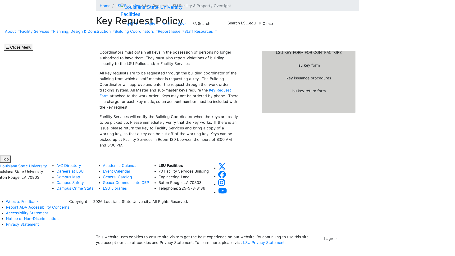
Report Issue (170, 31)
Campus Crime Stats (74, 188)
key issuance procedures (309, 78)
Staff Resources (199, 31)
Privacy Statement (22, 224)
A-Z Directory (68, 165)
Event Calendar (116, 171)
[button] (222, 167)
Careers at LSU (70, 171)
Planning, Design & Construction (82, 31)
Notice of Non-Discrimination (32, 218)
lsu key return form (309, 90)
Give (182, 23)
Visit (167, 23)
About (10, 31)
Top (5, 159)
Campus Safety (70, 182)
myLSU (130, 23)
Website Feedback (22, 201)
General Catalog (117, 176)
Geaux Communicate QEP (126, 182)
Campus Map (68, 176)
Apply (150, 23)
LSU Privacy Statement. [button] (264, 242)
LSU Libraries (115, 188)
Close (267, 23)
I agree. (330, 238)
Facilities (130, 14)
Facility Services (35, 31)
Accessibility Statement (27, 212)
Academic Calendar (120, 165)
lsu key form (309, 65)
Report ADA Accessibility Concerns (37, 207)
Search (203, 23)
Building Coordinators (135, 31)
